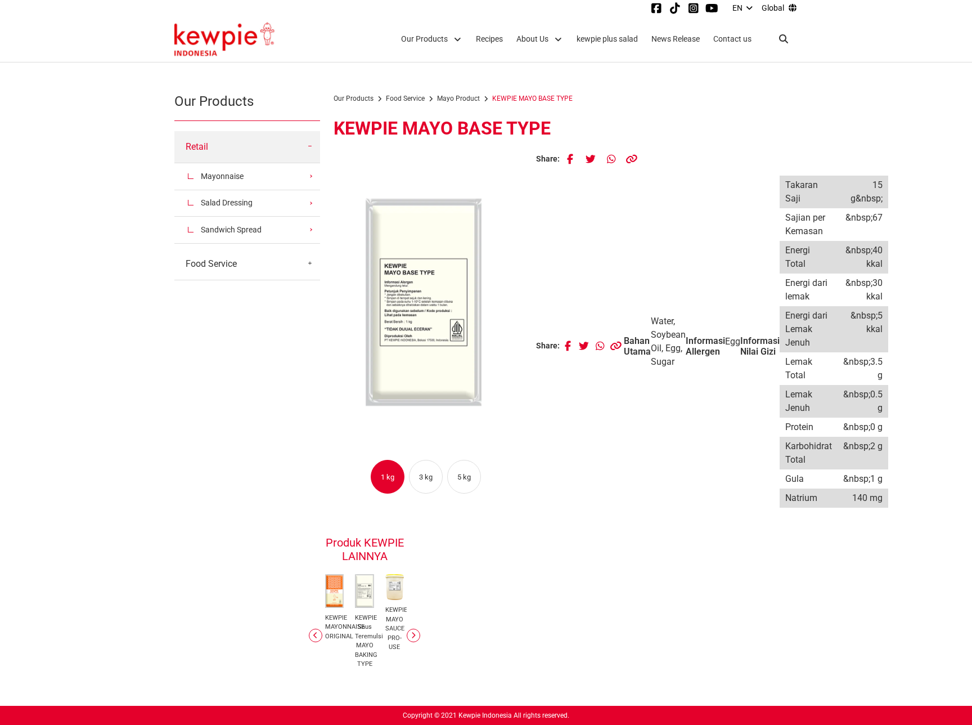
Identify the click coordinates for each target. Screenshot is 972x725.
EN (737, 7)
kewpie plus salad (607, 39)
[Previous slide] (315, 635)
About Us (532, 39)
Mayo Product (458, 98)
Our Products (424, 39)
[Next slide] (413, 635)
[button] (385, 477)
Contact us (732, 39)
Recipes (489, 39)
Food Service (405, 98)
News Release (675, 39)
